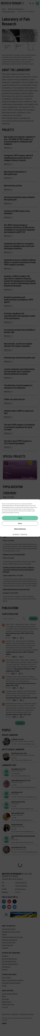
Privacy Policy (23, 534)
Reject (20, 523)
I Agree (20, 518)
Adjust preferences (20, 529)
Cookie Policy (16, 534)
